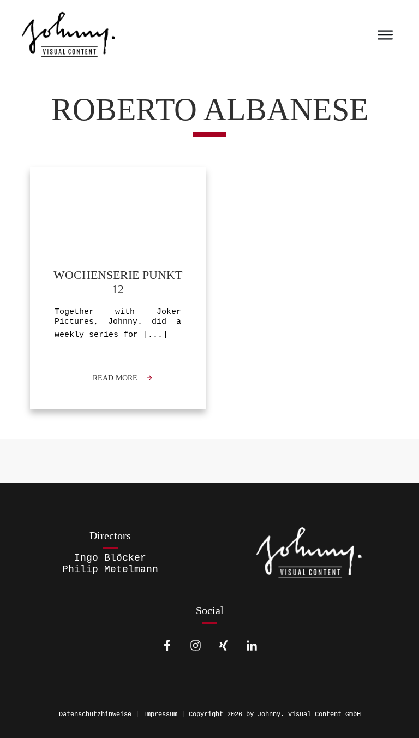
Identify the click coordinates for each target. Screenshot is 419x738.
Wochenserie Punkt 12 (118, 288)
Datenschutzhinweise (95, 714)
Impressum (160, 714)
